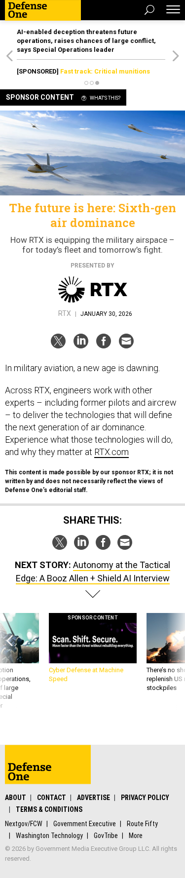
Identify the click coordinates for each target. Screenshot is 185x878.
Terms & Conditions (49, 809)
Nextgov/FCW (23, 824)
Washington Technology (49, 836)
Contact (51, 798)
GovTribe (106, 836)
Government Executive (84, 824)
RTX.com (111, 452)
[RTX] (92, 289)
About (15, 798)
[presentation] (9, 661)
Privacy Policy (145, 798)
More (136, 836)
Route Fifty (142, 824)
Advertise (93, 798)
